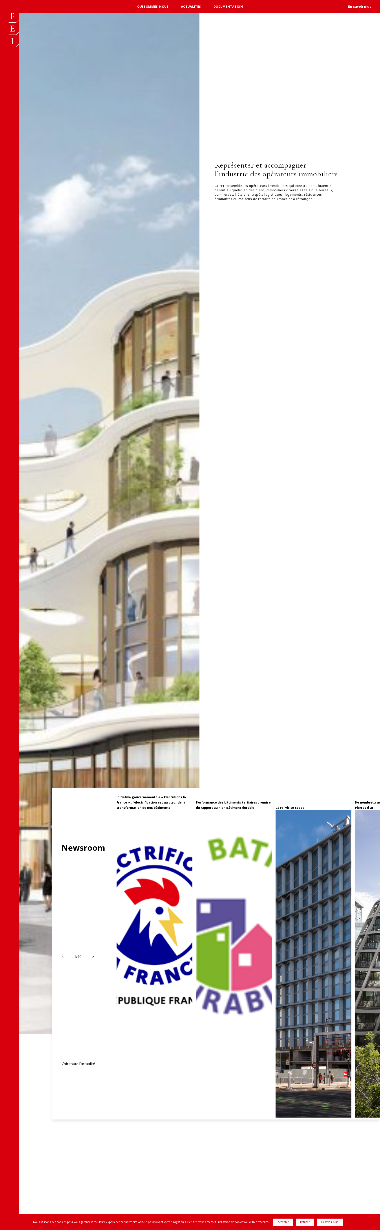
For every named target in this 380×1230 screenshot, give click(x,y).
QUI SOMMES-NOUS (152, 6)
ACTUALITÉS (191, 6)
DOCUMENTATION (228, 6)
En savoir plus (359, 6)
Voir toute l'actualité (78, 1063)
